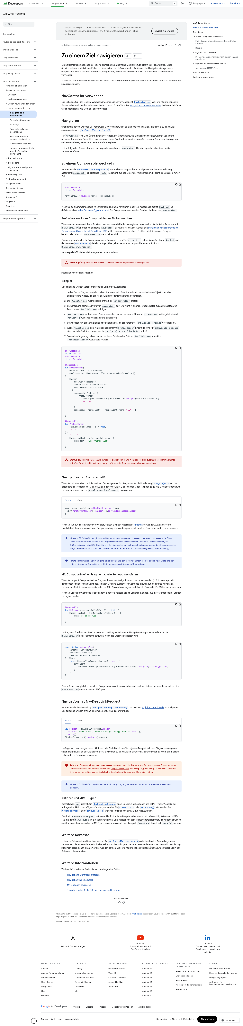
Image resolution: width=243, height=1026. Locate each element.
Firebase (102, 1007)
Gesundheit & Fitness (84, 977)
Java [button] (79, 500)
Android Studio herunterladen (189, 985)
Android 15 (147, 977)
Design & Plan (57, 3)
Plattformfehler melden (219, 968)
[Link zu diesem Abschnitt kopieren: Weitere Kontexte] (92, 835)
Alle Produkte (145, 1007)
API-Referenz (182, 980)
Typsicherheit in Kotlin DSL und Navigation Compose (93, 890)
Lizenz (59, 1019)
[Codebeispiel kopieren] (179, 184)
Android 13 (147, 986)
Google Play (100, 3)
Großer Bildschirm (116, 968)
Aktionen (138, 524)
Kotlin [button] (68, 500)
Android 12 (147, 991)
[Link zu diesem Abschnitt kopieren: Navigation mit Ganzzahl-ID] (108, 477)
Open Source (47, 982)
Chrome (89, 1007)
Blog (122, 3)
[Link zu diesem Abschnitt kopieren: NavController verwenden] (106, 96)
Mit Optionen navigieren (79, 885)
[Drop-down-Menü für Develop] (87, 3)
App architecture (14, 14)
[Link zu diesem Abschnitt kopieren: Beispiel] (74, 281)
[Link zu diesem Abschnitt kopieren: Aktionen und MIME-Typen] (99, 798)
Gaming (78, 968)
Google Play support (218, 977)
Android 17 (147, 968)
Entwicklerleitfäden (184, 976)
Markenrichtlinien (72, 1019)
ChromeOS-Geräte (117, 977)
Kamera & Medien (83, 982)
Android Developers (69, 45)
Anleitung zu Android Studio (188, 971)
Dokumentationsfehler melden (223, 973)
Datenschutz (80, 986)
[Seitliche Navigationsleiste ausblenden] (34, 1021)
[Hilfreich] (175, 45)
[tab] (68, 500)
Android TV (113, 986)
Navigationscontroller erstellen (145, 105)
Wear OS (112, 973)
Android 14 (147, 982)
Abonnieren (207, 1019)
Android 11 (147, 995)
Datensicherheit (48, 977)
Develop (79, 3)
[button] (16, 42)
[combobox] (163, 3)
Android (45, 968)
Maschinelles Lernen (84, 973)
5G (76, 991)
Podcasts (45, 995)
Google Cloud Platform (122, 1007)
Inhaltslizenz (137, 914)
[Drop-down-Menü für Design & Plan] (67, 3)
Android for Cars (115, 982)
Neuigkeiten (46, 986)
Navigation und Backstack (80, 880)
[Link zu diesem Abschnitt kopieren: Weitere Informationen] (101, 863)
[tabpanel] (121, 510)
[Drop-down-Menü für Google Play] (109, 3)
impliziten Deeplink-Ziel (153, 707)
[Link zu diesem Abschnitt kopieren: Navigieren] (82, 121)
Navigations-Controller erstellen (83, 875)
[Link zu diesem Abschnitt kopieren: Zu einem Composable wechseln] (116, 163)
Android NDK (181, 989)
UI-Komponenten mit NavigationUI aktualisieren (124, 564)
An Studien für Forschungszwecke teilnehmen (223, 983)
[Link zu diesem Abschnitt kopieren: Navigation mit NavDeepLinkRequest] (123, 701)
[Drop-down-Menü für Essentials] (43, 3)
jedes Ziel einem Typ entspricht (93, 210)
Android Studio (218, 3)
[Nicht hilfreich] (179, 45)
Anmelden (235, 3)
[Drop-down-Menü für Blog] (128, 3)
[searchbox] (18, 24)
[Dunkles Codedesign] (176, 184)
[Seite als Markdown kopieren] (135, 56)
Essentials (34, 3)
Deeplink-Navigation (120, 768)
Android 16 (147, 973)
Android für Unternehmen (52, 973)
